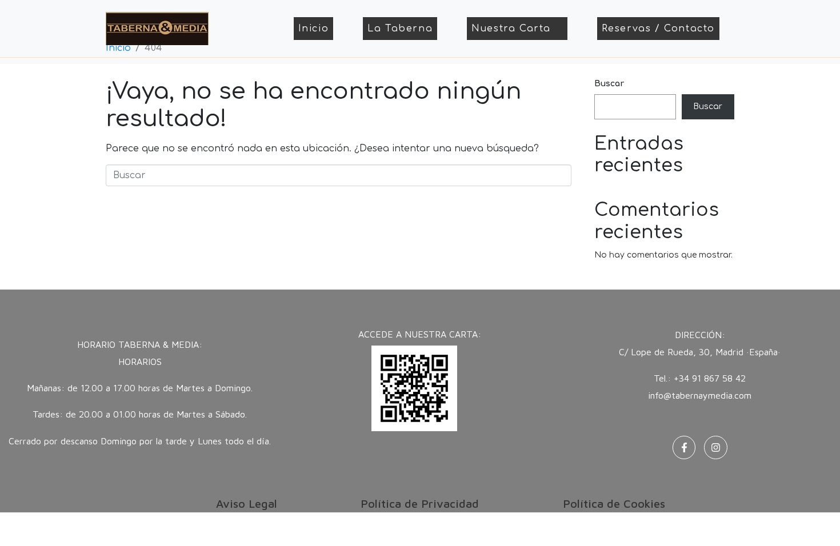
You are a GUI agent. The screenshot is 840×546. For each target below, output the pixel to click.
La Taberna (400, 28)
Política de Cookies (614, 503)
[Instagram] (715, 447)
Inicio (313, 28)
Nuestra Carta (511, 28)
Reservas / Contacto (658, 28)
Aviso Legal (246, 503)
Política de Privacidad (420, 503)
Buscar (609, 83)
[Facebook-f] (684, 447)
